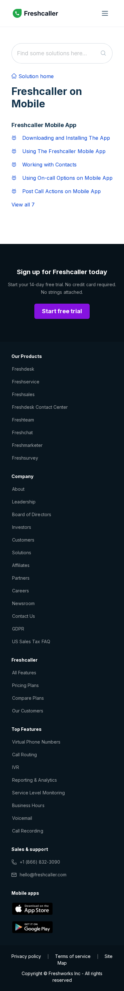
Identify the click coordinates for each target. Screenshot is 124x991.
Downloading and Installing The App (66, 138)
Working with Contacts (49, 164)
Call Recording (27, 830)
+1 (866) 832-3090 (40, 862)
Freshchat (22, 432)
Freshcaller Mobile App (43, 125)
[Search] (103, 53)
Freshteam (23, 419)
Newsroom (23, 603)
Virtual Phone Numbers (36, 742)
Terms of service (73, 956)
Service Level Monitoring (38, 792)
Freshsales (23, 394)
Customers (23, 540)
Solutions (21, 552)
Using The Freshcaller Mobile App (64, 151)
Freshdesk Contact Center (40, 407)
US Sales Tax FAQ (31, 641)
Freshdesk (23, 369)
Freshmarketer (27, 445)
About (18, 489)
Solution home (35, 76)
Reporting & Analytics (34, 780)
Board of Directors (31, 514)
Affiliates (21, 565)
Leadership (24, 501)
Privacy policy (26, 956)
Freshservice (25, 381)
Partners (21, 578)
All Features (24, 672)
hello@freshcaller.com (43, 874)
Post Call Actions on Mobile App (61, 191)
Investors (21, 527)
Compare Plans (28, 698)
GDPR (18, 628)
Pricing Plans (25, 685)
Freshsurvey (25, 458)
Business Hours (28, 805)
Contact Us (23, 616)
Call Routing (24, 754)
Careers (20, 590)
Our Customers (28, 710)
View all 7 (23, 204)
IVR (15, 767)
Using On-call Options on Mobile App (67, 178)
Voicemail (22, 818)
